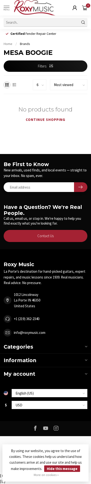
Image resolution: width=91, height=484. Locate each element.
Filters (42, 66)
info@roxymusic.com (29, 332)
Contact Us (45, 236)
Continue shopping (45, 119)
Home (8, 44)
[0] (84, 8)
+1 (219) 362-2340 (26, 318)
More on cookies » (46, 475)
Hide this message (62, 468)
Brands (25, 44)
